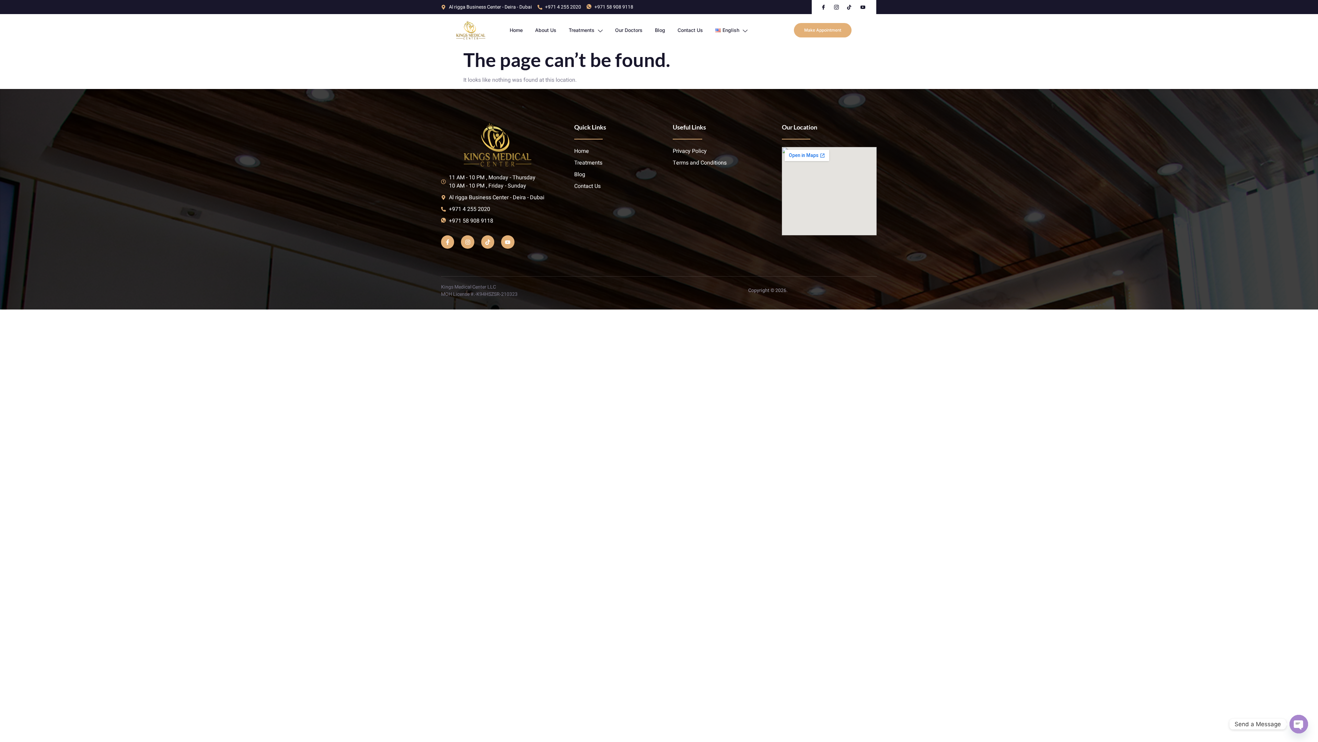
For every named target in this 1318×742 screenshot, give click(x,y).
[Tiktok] (487, 241)
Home (516, 30)
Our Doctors (629, 30)
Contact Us (690, 30)
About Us (545, 30)
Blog (660, 30)
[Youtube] (507, 241)
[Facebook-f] (447, 241)
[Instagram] (467, 241)
